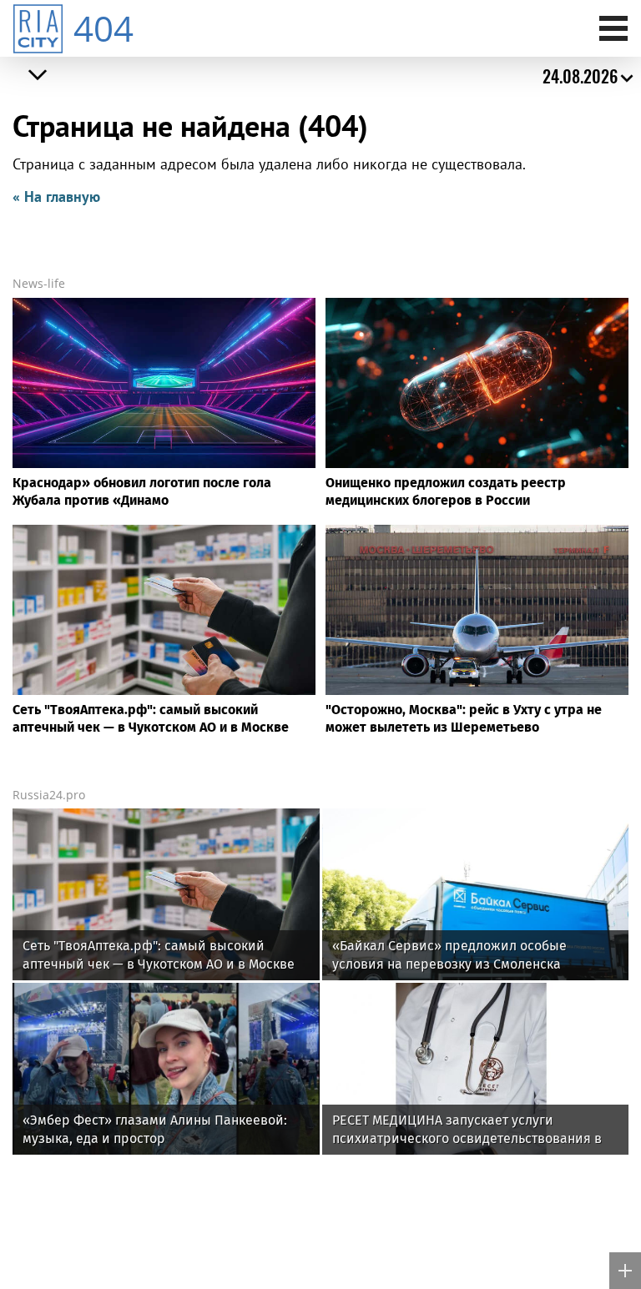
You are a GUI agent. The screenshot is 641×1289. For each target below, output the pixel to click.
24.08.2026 (580, 75)
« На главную (56, 196)
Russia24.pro (49, 795)
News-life (39, 283)
